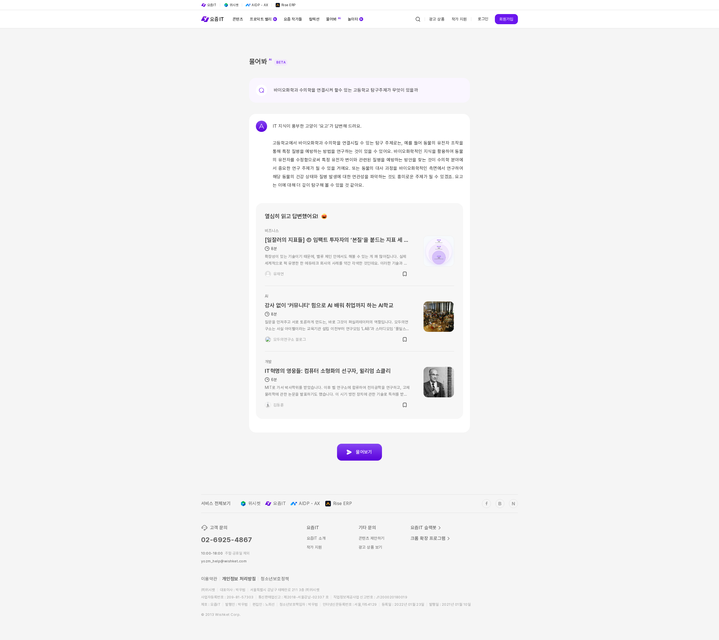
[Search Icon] (418, 19)
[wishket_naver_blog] (513, 503)
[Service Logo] (212, 19)
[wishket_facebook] (486, 503)
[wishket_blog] (499, 503)
